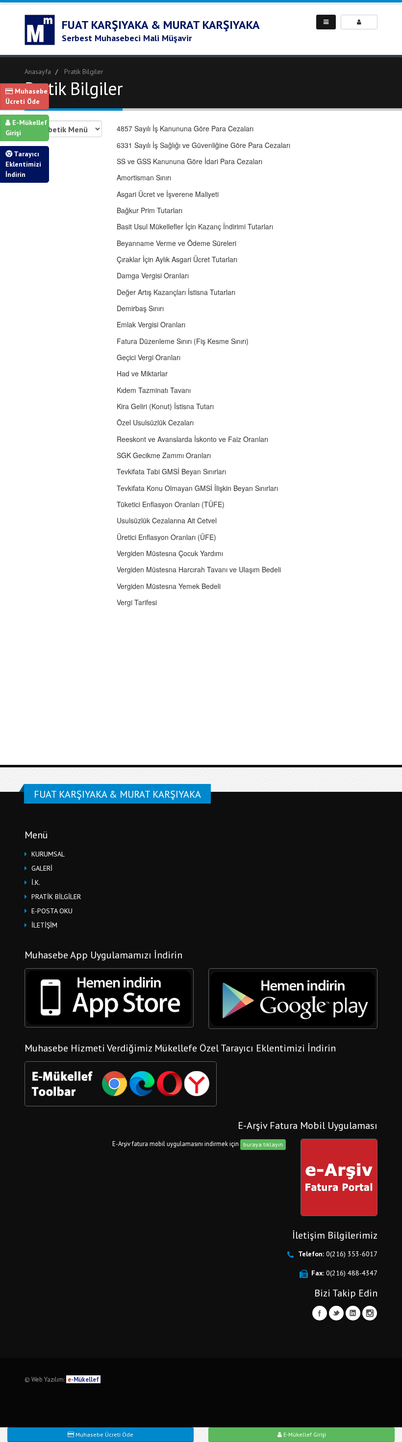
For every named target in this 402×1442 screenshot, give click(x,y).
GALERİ (41, 868)
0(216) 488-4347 (351, 1273)
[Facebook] (319, 1313)
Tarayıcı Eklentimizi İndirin (23, 164)
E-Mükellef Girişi (26, 127)
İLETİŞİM (44, 925)
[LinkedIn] (353, 1313)
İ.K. (35, 882)
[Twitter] (336, 1313)
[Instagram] (369, 1313)
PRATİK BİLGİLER (56, 896)
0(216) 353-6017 (351, 1253)
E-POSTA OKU (52, 910)
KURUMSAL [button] (48, 854)
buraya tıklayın (263, 1144)
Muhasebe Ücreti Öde (26, 96)
